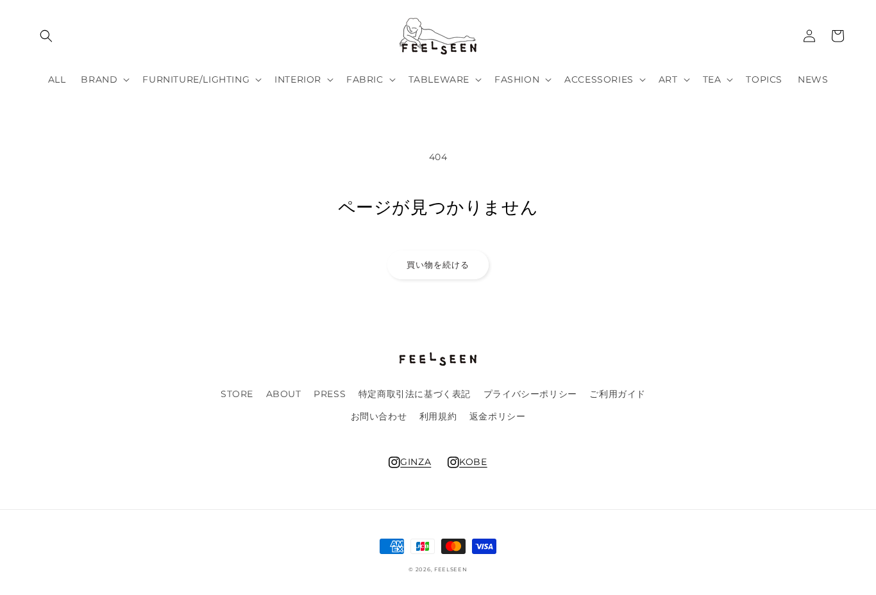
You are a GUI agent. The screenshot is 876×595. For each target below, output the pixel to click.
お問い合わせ (379, 416)
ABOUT (283, 394)
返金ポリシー (497, 416)
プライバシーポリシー (530, 394)
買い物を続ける (438, 264)
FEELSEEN (450, 569)
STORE (237, 394)
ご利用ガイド (617, 394)
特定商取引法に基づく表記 (414, 394)
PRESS (330, 394)
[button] (46, 36)
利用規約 (438, 416)
